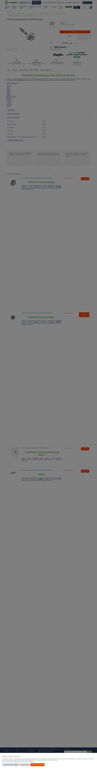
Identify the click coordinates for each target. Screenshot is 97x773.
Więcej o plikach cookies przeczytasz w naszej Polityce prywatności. (18, 761)
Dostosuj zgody (25, 765)
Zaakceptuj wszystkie (37, 765)
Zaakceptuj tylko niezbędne (11, 765)
